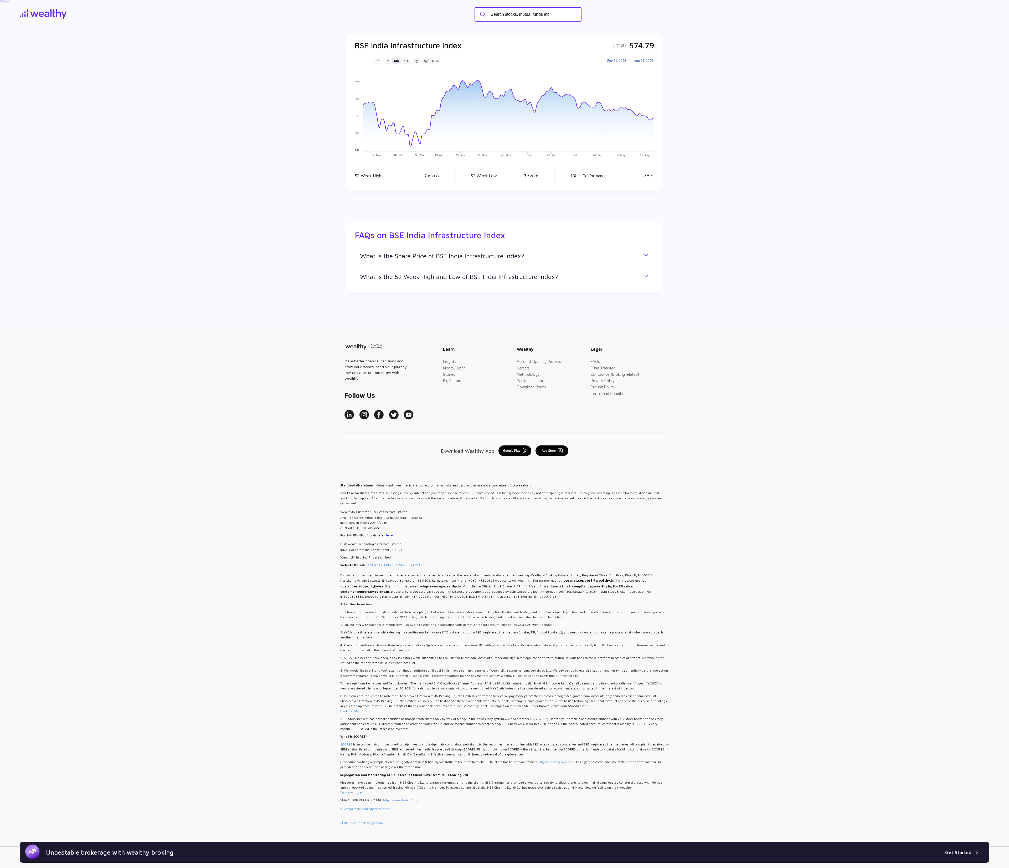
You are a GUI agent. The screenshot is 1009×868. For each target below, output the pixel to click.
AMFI (416, 565)
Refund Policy (602, 387)
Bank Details (349, 711)
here (389, 535)
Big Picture (452, 380)
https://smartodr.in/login (401, 800)
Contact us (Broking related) (615, 374)
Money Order (454, 368)
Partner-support (531, 380)
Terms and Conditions (610, 393)
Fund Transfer (603, 368)
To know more (351, 792)
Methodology (528, 374)
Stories (449, 374)
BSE (378, 565)
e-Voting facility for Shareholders (364, 809)
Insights (449, 361)
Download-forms (532, 387)
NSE (371, 565)
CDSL (394, 565)
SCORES (405, 565)
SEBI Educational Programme (362, 823)
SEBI (385, 565)
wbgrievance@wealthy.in (556, 762)
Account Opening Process (539, 361)
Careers (523, 368)
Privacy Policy (603, 380)
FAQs (595, 361)
